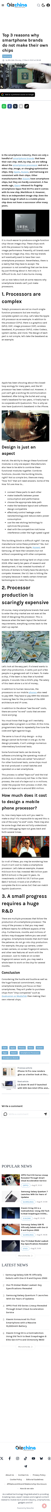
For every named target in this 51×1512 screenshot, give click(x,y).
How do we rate (27, 1488)
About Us (10, 1475)
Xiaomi (26, 178)
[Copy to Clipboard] (26, 106)
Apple (17, 172)
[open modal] (48, 5)
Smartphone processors (30, 1053)
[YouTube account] (33, 1458)
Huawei (24, 172)
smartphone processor (25, 165)
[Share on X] (15, 106)
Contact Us (23, 1475)
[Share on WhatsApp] (4, 106)
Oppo (17, 185)
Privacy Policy (39, 1475)
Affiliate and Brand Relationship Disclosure (26, 1484)
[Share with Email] (21, 106)
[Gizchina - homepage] (16, 5)
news (31, 1048)
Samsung (7, 56)
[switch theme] (43, 5)
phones (33, 692)
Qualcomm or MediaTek (14, 996)
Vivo (25, 1248)
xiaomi (14, 1053)
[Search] (38, 5)
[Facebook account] (9, 1458)
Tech (5, 1048)
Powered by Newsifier (25, 1508)
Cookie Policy (16, 1479)
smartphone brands (23, 158)
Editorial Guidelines (34, 1479)
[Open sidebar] (3, 5)
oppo (5, 1053)
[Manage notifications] (44, 1506)
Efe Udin (11, 60)
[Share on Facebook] (9, 106)
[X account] (1, 1458)
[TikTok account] (25, 1458)
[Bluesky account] (41, 1458)
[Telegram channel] (25, 1466)
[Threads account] (49, 1458)
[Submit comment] (45, 1114)
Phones (22, 1048)
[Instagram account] (17, 1458)
